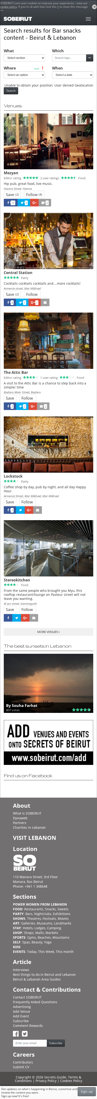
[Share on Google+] (34, 202)
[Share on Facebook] (8, 618)
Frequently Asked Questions (35, 1002)
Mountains (61, 937)
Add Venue (21, 1011)
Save (12, 194)
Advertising (22, 1006)
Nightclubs (42, 913)
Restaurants (33, 909)
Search (11, 91)
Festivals (49, 918)
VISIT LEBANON (34, 838)
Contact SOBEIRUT (27, 997)
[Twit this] (20, 510)
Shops (29, 932)
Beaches (44, 937)
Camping (54, 928)
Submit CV (21, 1067)
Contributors (23, 1062)
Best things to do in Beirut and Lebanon (44, 974)
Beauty (37, 942)
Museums (44, 923)
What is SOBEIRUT (27, 813)
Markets (51, 932)
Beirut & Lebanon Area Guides (37, 979)
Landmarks (62, 923)
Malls (39, 932)
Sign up (87, 1091)
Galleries (28, 923)
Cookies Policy (71, 1080)
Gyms (31, 937)
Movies (63, 918)
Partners (19, 822)
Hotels (28, 928)
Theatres (34, 918)
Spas (26, 942)
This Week (46, 951)
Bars (28, 913)
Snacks (50, 909)
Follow (34, 194)
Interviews (21, 970)
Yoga (48, 942)
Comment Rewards (28, 1025)
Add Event (21, 1016)
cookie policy (8, 7)
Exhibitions (61, 913)
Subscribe (21, 1021)
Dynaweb (20, 818)
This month (65, 951)
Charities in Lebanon (29, 827)
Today (31, 951)
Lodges (39, 928)
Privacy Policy (46, 1080)
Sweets (63, 909)
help (36, 68)
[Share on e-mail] (45, 302)
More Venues (48, 632)
